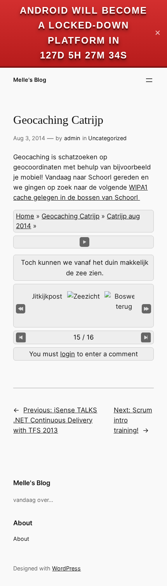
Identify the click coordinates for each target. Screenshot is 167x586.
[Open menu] (149, 80)
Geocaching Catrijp (70, 216)
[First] (20, 308)
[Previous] (21, 337)
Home (25, 216)
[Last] (146, 308)
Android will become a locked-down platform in (83, 25)
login (67, 354)
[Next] (146, 337)
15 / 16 (83, 337)
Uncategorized (107, 138)
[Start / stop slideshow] (84, 242)
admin (72, 138)
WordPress (66, 568)
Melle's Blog (29, 79)
